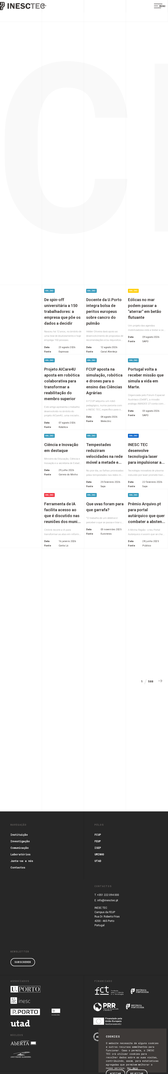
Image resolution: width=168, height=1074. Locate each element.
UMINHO (99, 854)
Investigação (20, 841)
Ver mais (132, 1068)
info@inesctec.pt (107, 900)
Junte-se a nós (21, 861)
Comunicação (19, 847)
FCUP (97, 834)
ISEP (97, 847)
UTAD (97, 861)
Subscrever (22, 962)
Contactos (17, 867)
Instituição (19, 834)
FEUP (97, 841)
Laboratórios (20, 854)
